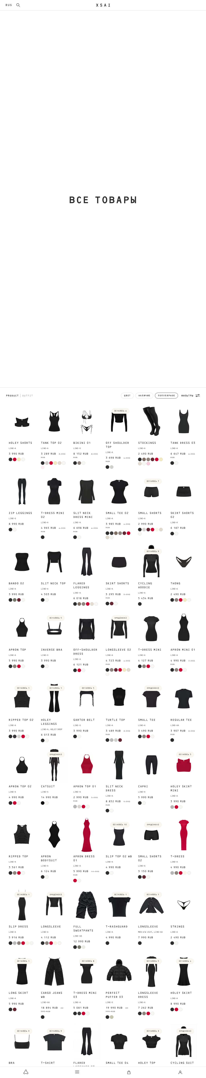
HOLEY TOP (147, 1063)
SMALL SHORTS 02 (150, 858)
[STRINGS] (183, 905)
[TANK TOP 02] (54, 421)
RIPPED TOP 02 (21, 720)
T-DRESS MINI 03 (85, 995)
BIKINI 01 (82, 443)
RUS (8, 5)
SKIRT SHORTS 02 (182, 515)
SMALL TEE (147, 720)
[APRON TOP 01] (86, 765)
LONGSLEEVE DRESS (148, 995)
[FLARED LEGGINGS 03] (86, 1041)
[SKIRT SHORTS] (119, 562)
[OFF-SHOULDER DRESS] (86, 628)
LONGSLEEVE (51, 926)
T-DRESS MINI (150, 649)
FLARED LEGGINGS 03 (84, 1065)
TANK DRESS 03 (182, 443)
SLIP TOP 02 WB (119, 856)
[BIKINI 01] (86, 421)
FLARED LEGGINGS (81, 585)
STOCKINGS (147, 443)
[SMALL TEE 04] (119, 1041)
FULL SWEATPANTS (83, 928)
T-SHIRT (48, 1063)
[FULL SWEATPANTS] (86, 905)
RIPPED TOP (18, 856)
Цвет (127, 395)
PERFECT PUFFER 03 (114, 995)
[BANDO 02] (22, 562)
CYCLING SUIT (182, 1063)
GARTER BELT (84, 720)
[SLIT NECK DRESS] (119, 765)
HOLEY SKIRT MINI (181, 788)
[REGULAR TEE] (183, 698)
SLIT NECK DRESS (114, 788)
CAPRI (143, 786)
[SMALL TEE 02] (119, 492)
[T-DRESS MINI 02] (54, 492)
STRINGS (177, 926)
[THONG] (183, 562)
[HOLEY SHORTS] (22, 421)
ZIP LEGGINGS (20, 513)
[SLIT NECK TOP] (54, 562)
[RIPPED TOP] (22, 835)
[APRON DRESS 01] (86, 835)
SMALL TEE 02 (117, 513)
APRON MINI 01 (182, 649)
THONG (175, 583)
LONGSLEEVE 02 (118, 649)
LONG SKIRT (18, 993)
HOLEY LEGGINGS (49, 722)
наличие (144, 395)
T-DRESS (177, 856)
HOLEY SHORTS (20, 443)
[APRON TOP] (22, 628)
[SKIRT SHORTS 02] (183, 492)
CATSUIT (48, 786)
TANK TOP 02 (51, 443)
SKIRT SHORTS (117, 583)
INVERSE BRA (51, 649)
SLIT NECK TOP (53, 583)
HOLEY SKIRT (181, 993)
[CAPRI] (151, 765)
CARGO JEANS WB (51, 995)
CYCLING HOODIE (145, 585)
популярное (166, 395)
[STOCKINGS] (151, 421)
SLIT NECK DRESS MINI (83, 515)
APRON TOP (17, 649)
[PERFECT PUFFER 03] (119, 971)
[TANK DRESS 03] (183, 421)
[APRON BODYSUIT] (54, 835)
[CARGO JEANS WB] (54, 971)
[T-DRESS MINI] (151, 628)
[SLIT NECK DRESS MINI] (86, 492)
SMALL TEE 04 (117, 1063)
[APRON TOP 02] (22, 765)
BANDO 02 (16, 583)
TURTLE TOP (115, 720)
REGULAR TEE (181, 720)
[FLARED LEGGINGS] (86, 562)
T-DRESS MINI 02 (52, 515)
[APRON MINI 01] (183, 628)
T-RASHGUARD (117, 926)
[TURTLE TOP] (119, 698)
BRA (12, 1063)
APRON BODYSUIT (49, 858)
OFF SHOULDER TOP (117, 445)
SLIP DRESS (18, 926)
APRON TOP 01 (84, 786)
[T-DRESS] (183, 835)
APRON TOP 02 (20, 786)
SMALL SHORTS (150, 513)
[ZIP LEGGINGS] (22, 492)
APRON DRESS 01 (84, 858)
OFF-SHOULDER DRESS (85, 651)
